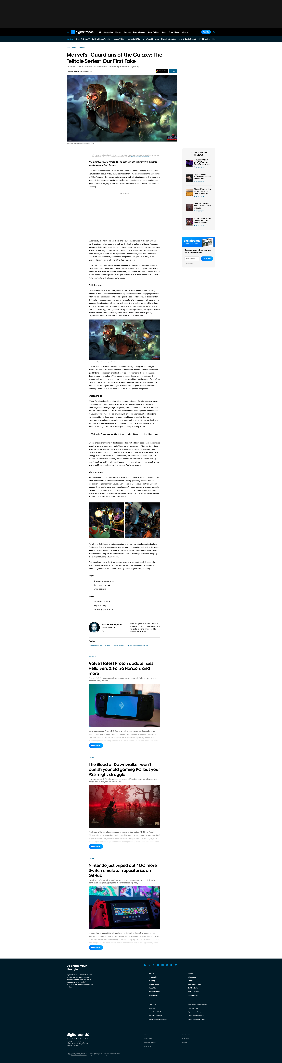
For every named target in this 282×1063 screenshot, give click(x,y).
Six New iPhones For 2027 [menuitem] (101, 39)
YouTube (158, 965)
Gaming (152, 981)
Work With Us (148, 1038)
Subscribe (207, 258)
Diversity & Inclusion (150, 1042)
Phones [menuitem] (118, 32)
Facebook (145, 965)
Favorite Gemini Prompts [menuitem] (187, 39)
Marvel (107, 646)
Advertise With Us (155, 1012)
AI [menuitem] (100, 32)
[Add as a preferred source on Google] (162, 71)
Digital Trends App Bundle (196, 1019)
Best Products (193, 988)
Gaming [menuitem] (127, 32)
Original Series (193, 995)
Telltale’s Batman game (129, 385)
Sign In (206, 32)
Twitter (154, 965)
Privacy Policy (190, 263)
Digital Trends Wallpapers (196, 1012)
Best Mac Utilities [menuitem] (118, 39)
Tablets (190, 973)
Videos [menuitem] (185, 32)
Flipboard (176, 965)
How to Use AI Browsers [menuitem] (150, 39)
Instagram (149, 965)
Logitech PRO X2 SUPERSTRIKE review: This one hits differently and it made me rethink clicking (202, 179)
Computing (153, 977)
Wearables (192, 977)
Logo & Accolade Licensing (158, 1019)
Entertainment (154, 992)
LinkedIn (171, 965)
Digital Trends (78, 35)
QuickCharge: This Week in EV (138, 646)
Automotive (153, 995)
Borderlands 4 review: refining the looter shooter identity (203, 220)
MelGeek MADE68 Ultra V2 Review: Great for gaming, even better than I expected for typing (202, 164)
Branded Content (193, 1008)
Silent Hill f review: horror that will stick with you (202, 206)
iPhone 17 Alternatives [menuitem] (168, 39)
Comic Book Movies (95, 646)
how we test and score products (140, 156)
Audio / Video (154, 984)
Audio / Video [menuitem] (153, 32)
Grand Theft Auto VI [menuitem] (83, 39)
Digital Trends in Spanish (196, 1015)
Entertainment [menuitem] (139, 32)
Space (190, 981)
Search (214, 32)
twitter (103, 631)
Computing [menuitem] (108, 32)
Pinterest (167, 965)
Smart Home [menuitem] (174, 32)
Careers (146, 1034)
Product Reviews (118, 646)
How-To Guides (193, 992)
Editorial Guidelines (155, 1015)
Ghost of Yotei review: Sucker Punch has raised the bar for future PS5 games (203, 192)
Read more (95, 745)
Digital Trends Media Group (79, 1055)
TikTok (162, 965)
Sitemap (184, 1042)
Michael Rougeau (73, 71)
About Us (152, 1004)
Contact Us (153, 1008)
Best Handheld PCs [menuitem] (133, 39)
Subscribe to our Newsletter (197, 1004)
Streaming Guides (194, 984)
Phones (151, 973)
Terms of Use (147, 1046)
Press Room (185, 1038)
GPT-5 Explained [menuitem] (204, 39)
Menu (67, 32)
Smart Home (153, 988)
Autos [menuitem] (164, 32)
